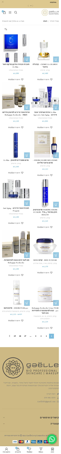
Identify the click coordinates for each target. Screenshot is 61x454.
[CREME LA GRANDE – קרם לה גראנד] (45, 48)
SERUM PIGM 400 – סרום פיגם (16, 308)
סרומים (43, 166)
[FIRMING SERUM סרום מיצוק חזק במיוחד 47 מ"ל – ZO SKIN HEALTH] (45, 193)
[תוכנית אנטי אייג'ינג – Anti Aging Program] (16, 192)
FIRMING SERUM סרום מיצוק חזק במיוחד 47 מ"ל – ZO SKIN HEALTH (45, 212)
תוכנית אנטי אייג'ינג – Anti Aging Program (16, 209)
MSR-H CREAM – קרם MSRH (45, 260)
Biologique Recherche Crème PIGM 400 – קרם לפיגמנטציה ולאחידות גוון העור (45, 310)
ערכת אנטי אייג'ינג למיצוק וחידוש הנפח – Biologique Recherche (16, 113)
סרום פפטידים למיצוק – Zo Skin (16, 160)
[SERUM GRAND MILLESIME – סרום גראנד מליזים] (45, 144)
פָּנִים (48, 70)
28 (20, 336)
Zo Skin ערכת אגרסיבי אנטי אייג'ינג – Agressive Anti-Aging (45, 113)
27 (25, 336)
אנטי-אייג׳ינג (37, 263)
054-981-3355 (49, 398)
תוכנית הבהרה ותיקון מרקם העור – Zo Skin (16, 65)
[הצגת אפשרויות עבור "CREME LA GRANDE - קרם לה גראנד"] (56, 59)
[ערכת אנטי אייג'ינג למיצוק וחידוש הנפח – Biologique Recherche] (16, 96)
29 (15, 336)
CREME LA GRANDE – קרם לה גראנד (45, 65)
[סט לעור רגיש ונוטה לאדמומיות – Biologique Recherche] (16, 244)
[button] (45, 79)
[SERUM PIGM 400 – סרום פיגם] (16, 292)
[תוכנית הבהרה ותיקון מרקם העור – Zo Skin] (16, 48)
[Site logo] (50, 12)
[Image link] (30, 368)
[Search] (16, 12)
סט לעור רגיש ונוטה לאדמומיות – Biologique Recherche (16, 261)
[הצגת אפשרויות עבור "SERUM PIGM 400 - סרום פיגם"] (27, 303)
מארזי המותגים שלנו (16, 70)
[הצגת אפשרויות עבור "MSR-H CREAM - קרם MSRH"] (56, 255)
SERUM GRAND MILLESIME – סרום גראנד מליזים (45, 161)
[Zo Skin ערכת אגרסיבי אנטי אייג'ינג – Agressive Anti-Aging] (45, 96)
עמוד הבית (54, 21)
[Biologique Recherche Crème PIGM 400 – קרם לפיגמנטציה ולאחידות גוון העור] (45, 292)
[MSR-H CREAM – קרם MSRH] (45, 244)
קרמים (42, 70)
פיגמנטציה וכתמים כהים (10, 311)
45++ (45, 263)
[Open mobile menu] (10, 12)
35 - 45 (44, 316)
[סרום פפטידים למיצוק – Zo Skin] (16, 144)
